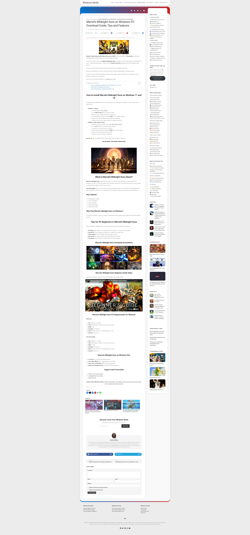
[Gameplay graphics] (107, 258)
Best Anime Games (155, 97)
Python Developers (155, 187)
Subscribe (125, 426)
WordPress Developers (156, 196)
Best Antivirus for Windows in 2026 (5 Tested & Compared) (159, 317)
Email (116, 479)
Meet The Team (98, 522)
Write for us (113, 522)
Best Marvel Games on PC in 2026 (110, 410)
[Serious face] (121, 266)
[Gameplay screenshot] (121, 258)
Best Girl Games (154, 141)
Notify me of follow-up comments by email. (98, 487)
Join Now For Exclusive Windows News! (158, 78)
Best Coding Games (155, 153)
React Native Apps (155, 192)
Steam (106, 110)
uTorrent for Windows (156, 23)
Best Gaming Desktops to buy (118, 509)
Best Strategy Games (155, 103)
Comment (90, 470)
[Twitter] (134, 10)
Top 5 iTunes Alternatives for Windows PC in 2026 (159, 296)
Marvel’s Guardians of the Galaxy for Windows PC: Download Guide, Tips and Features (93, 411)
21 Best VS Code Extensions (157, 178)
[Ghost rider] (135, 258)
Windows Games (93, 19)
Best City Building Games (156, 105)
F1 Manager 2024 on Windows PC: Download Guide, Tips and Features (157, 284)
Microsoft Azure (119, 2)
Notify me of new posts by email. (96, 489)
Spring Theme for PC (155, 377)
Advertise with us (106, 522)
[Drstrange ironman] (135, 250)
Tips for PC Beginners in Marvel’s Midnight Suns (102, 89)
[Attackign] (93, 250)
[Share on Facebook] (106, 33)
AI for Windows (149, 2)
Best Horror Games (155, 130)
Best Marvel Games (155, 125)
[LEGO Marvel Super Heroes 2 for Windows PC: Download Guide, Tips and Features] (131, 405)
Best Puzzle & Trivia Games (157, 155)
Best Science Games (155, 151)
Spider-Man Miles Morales (116, 384)
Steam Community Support (95, 374)
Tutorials (157, 2)
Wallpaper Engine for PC (156, 48)
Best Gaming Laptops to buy (118, 511)
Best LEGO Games (155, 128)
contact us (108, 79)
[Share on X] (90, 33)
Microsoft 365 (144, 508)
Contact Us (91, 522)
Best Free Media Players (156, 46)
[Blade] (107, 250)
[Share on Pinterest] (122, 33)
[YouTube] (144, 10)
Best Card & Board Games (156, 116)
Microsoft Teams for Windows (157, 56)
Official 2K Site (92, 378)
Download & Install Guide (156, 166)
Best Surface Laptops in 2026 (118, 508)
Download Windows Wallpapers (90, 511)
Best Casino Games (155, 143)
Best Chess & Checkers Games (157, 118)
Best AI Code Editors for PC (157, 35)
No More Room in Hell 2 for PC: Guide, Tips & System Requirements (159, 228)
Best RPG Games (155, 108)
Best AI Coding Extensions (157, 180)
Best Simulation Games (156, 110)
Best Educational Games (156, 148)
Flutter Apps (153, 194)
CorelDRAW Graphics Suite (157, 42)
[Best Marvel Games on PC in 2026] (112, 405)
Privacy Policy (120, 522)
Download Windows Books (89, 509)
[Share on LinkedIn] (137, 33)
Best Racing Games (155, 112)
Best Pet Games (154, 137)
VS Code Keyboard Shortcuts (157, 173)
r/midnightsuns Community (95, 376)
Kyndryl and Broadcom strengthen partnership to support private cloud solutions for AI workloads (159, 215)
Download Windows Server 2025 (158, 31)
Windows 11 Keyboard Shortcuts (158, 58)
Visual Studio (143, 509)
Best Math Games (155, 149)
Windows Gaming (141, 2)
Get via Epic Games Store (118, 141)
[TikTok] (140, 10)
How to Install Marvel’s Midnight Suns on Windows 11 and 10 (106, 85)
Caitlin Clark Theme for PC (156, 389)
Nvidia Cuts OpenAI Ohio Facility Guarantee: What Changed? (159, 234)
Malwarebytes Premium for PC (157, 19)
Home (87, 19)
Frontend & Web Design (156, 182)
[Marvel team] (107, 266)
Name (89, 479)
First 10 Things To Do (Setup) (157, 168)
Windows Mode (90, 2)
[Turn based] (135, 266)
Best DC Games (154, 126)
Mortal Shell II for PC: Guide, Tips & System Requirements (159, 223)
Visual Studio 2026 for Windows (158, 33)
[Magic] (93, 266)
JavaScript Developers (156, 188)
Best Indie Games (155, 132)
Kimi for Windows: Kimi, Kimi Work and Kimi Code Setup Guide (157, 333)
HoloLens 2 (143, 512)
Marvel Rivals (126, 382)
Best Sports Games (155, 107)
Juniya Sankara (107, 29)
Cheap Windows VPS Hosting (157, 29)
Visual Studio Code (145, 511)
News (112, 2)
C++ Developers (154, 190)
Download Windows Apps (130, 2)
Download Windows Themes (89, 508)
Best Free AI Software (156, 52)
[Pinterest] (137, 10)
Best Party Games (155, 114)
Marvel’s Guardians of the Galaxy (113, 382)
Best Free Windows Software (157, 25)
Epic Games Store (117, 124)
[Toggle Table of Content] (138, 83)
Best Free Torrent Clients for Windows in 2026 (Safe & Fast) (159, 306)
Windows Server (163, 2)
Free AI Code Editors (155, 54)
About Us (87, 522)
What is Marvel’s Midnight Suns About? (100, 87)
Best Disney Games (155, 123)
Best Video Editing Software (157, 44)
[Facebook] (131, 10)
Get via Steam (106, 141)
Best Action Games (155, 99)
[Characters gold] (121, 250)
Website (89, 483)
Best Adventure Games (156, 101)
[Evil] (93, 258)
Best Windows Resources (156, 60)
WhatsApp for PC (155, 21)
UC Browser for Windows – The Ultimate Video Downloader (157, 343)
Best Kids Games (155, 139)
